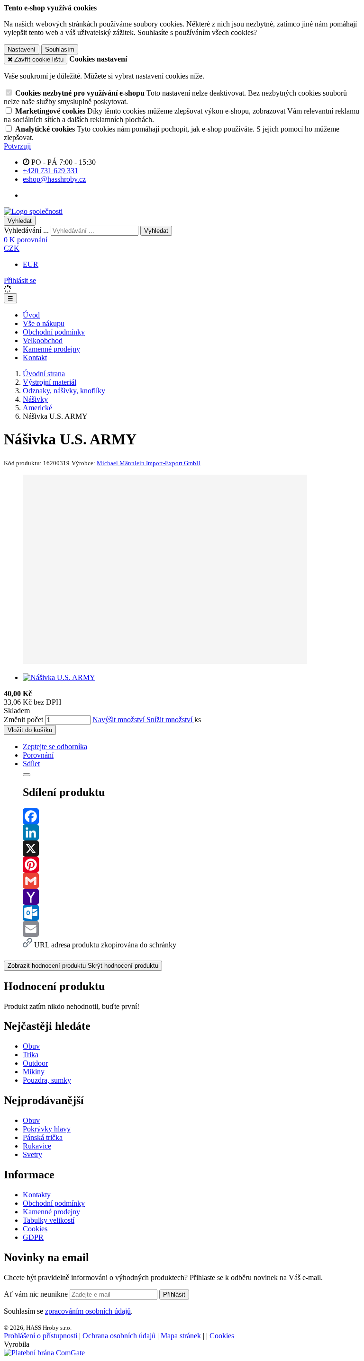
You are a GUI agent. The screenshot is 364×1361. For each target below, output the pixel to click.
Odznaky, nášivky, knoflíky (64, 391)
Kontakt (35, 358)
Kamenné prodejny (51, 349)
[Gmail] (191, 881)
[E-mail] (191, 929)
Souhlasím (59, 49)
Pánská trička (43, 1137)
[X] (191, 848)
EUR (30, 264)
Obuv (31, 1046)
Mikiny (34, 1072)
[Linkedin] (191, 832)
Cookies (35, 1229)
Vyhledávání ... (26, 230)
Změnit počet (23, 720)
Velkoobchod (43, 340)
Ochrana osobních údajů (118, 1336)
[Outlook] (191, 913)
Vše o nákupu (43, 323)
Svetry (32, 1154)
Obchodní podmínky (54, 332)
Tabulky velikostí (48, 1220)
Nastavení (22, 49)
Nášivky (35, 399)
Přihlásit (174, 1294)
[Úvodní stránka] (33, 211)
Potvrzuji (17, 146)
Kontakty (37, 1195)
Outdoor (35, 1063)
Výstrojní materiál (49, 382)
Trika (30, 1055)
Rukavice (37, 1146)
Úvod (31, 315)
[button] (11, 248)
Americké (37, 408)
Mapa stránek (181, 1336)
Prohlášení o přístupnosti (40, 1336)
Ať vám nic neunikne (37, 1294)
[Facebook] (191, 816)
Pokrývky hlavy (47, 1129)
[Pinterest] (191, 865)
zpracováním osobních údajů (88, 1311)
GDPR (33, 1237)
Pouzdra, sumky (47, 1080)
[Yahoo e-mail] (191, 897)
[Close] (26, 774)
